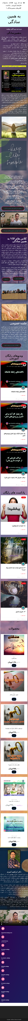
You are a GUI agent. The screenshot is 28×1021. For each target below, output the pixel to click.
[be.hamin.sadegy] (2, 945)
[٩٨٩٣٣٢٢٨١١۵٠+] (2, 936)
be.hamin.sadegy (5, 949)
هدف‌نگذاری (14, 658)
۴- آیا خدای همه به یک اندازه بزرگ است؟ (15, 569)
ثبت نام (20, 2)
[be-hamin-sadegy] (3, 979)
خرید (14, 665)
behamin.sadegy (5, 966)
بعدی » (10, 621)
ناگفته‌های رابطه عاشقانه (18, 392)
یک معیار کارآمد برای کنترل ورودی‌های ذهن (14, 435)
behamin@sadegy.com (6, 932)
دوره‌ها (14, 656)
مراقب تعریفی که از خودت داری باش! (14, 478)
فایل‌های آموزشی (16, 5)
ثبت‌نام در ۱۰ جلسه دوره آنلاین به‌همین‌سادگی (14, 66)
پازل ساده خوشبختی (14, 726)
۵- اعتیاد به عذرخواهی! (18, 526)
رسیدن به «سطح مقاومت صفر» (14, 837)
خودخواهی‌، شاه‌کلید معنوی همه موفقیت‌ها (14, 728)
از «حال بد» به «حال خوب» (14, 801)
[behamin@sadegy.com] (3, 928)
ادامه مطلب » (23, 395)
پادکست (8, 5)
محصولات (5, 2)
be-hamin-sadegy (5, 983)
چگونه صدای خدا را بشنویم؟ (14, 764)
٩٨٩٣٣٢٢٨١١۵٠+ (4, 941)
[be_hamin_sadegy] (3, 953)
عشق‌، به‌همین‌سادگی (14, 694)
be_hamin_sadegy (5, 958)
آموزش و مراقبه (14, 799)
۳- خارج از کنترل (20, 612)
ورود (15, 2)
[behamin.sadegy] (2, 962)
